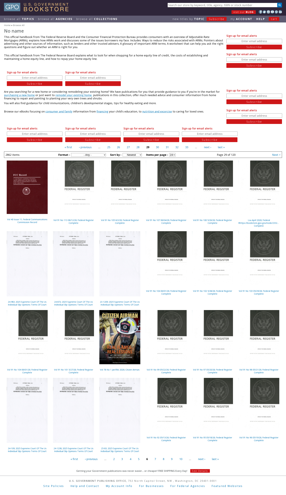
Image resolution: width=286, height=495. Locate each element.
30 (157, 147)
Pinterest (276, 12)
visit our (243, 12)
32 (176, 147)
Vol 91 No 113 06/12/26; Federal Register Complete (73, 221)
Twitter (264, 12)
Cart (274, 19)
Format (63, 155)
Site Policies (53, 486)
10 (180, 459)
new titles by (198, 19)
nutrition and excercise (157, 111)
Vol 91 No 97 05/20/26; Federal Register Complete (212, 371)
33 (186, 147)
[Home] (37, 10)
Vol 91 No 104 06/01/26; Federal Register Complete (166, 292)
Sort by (115, 155)
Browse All (19, 19)
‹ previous (85, 147)
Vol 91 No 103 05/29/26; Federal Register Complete (259, 292)
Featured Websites (227, 486)
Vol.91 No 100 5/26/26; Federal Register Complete (212, 221)
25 (108, 147)
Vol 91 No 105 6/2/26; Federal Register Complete (120, 221)
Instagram (268, 12)
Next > (276, 155)
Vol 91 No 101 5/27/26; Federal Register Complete (73, 371)
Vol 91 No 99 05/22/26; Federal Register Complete (166, 371)
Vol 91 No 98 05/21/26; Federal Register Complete (258, 371)
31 (167, 147)
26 (118, 147)
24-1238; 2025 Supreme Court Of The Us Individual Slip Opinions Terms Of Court (73, 450)
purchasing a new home (19, 95)
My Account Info (119, 486)
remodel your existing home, (73, 95)
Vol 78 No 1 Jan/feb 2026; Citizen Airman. (120, 369)
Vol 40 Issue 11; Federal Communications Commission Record (27, 221)
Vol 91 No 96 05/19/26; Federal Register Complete (258, 439)
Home (7, 25)
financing (102, 111)
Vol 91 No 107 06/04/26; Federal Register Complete (166, 221)
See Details (200, 471)
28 (137, 147)
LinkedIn (280, 12)
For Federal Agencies (187, 486)
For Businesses (151, 486)
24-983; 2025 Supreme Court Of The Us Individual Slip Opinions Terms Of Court (27, 303)
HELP (260, 19)
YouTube (272, 12)
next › (207, 147)
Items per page (156, 155)
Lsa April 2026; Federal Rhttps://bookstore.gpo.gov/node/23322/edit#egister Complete (258, 223)
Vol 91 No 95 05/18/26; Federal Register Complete (212, 439)
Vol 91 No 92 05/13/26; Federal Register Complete (166, 439)
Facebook (260, 12)
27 (128, 147)
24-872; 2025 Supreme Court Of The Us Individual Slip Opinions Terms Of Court (73, 303)
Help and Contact (84, 486)
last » (221, 147)
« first (68, 147)
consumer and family (58, 111)
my (241, 19)
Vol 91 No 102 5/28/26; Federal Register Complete (212, 292)
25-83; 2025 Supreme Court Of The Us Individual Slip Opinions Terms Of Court (120, 450)
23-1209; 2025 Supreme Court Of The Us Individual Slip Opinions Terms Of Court (120, 303)
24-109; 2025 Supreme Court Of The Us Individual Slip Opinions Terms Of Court (27, 450)
